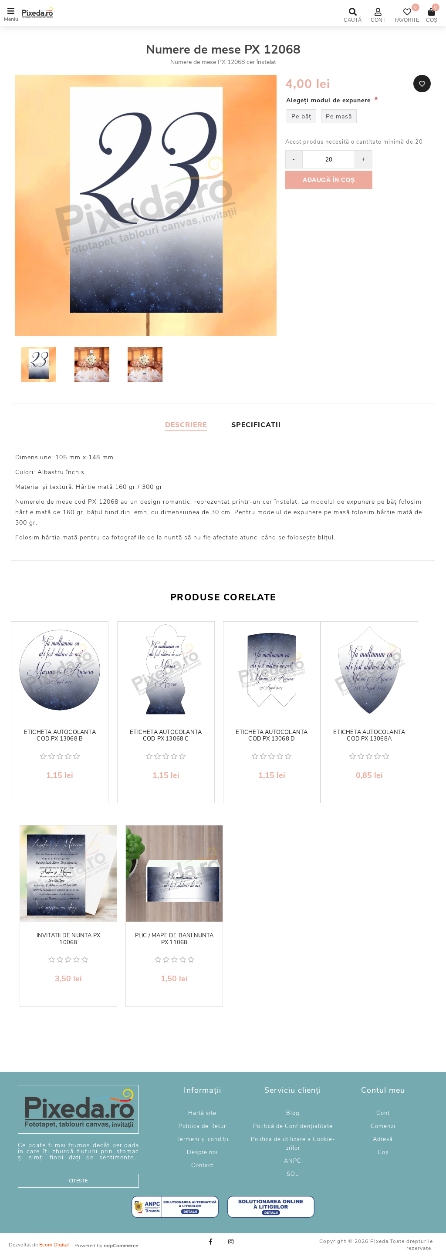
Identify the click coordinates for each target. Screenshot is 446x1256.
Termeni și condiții (202, 1139)
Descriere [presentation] (186, 425)
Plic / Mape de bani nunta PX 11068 (174, 939)
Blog (293, 1113)
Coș (383, 1152)
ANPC (292, 1161)
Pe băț (301, 116)
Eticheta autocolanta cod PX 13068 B (60, 736)
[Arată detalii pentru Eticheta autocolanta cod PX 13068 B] (59, 670)
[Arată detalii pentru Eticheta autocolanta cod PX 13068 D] (271, 670)
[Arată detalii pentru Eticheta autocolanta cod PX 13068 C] (166, 670)
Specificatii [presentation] (256, 425)
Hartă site (202, 1113)
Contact (202, 1165)
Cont (383, 1113)
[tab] (186, 425)
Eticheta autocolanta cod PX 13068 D (271, 736)
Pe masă (339, 116)
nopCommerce (121, 1245)
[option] (39, 365)
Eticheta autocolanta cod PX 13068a (369, 736)
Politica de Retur (202, 1126)
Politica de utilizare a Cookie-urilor (293, 1143)
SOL (293, 1174)
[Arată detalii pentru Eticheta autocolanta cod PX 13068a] (369, 670)
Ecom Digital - (55, 1244)
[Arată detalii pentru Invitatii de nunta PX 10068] (68, 873)
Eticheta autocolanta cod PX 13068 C (166, 736)
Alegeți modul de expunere (329, 100)
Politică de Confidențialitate (293, 1126)
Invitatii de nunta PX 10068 (68, 939)
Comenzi (383, 1126)
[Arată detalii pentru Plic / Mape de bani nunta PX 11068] (174, 873)
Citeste (78, 1181)
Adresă (383, 1139)
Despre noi (202, 1152)
